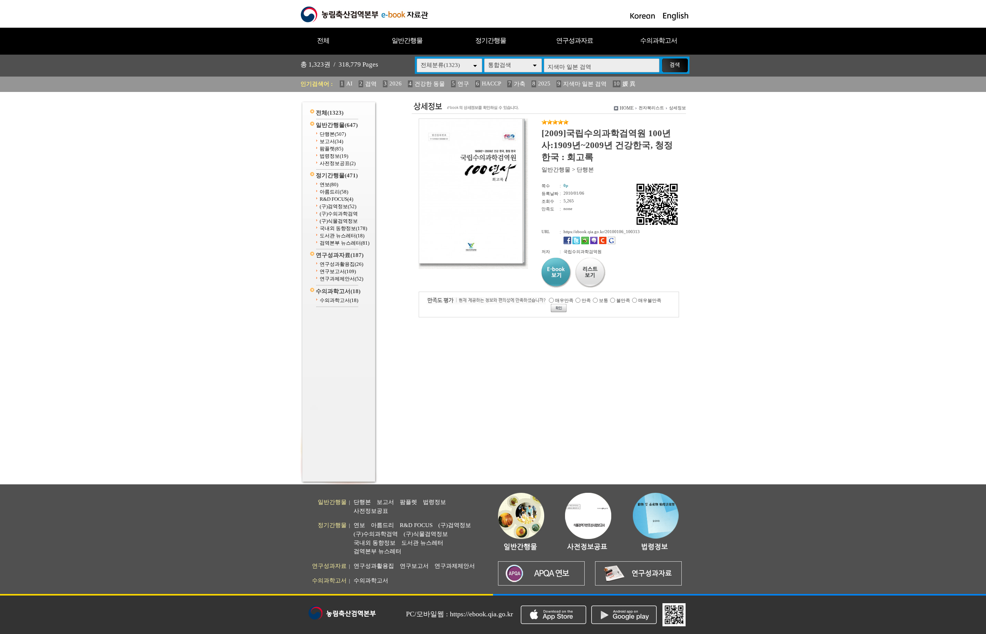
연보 (329, 184)
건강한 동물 (429, 84)
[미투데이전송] (594, 242)
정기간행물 (490, 40)
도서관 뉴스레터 (342, 236)
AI (349, 83)
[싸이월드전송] (603, 242)
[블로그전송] (585, 242)
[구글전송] (611, 242)
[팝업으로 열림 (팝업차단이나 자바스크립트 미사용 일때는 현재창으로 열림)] (471, 262)
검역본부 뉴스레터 (344, 243)
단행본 (333, 134)
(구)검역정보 (338, 206)
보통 (603, 300)
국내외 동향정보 (343, 228)
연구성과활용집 (341, 264)
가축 (519, 84)
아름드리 (334, 192)
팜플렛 (331, 149)
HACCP (491, 83)
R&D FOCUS (336, 199)
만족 (586, 300)
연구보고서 (338, 271)
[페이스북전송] (567, 242)
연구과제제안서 (341, 279)
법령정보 (334, 156)
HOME (627, 108)
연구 (463, 84)
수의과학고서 (658, 40)
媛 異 (629, 84)
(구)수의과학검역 (339, 214)
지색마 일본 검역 (585, 84)
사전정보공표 (337, 163)
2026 (395, 83)
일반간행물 (407, 40)
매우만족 (564, 300)
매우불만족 (649, 300)
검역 (371, 84)
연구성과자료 (574, 40)
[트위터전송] (576, 242)
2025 (544, 83)
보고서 (331, 141)
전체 (323, 40)
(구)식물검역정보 (339, 221)
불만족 (623, 300)
